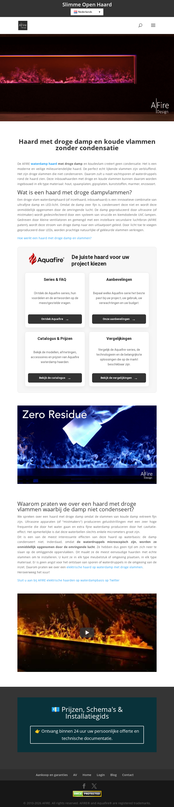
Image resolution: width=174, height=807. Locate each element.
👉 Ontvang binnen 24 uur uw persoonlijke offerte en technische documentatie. (87, 734)
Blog (113, 775)
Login (101, 775)
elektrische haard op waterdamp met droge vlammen (105, 567)
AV (75, 775)
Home (87, 775)
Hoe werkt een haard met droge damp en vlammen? (54, 238)
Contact (128, 775)
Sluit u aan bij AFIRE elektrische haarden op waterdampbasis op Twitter (68, 580)
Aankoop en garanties (52, 775)
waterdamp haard (44, 164)
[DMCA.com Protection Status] (87, 796)
